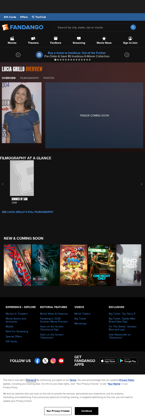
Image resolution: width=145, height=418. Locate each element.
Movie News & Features (54, 314)
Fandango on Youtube (61, 361)
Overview (9, 78)
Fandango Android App (128, 361)
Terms (72, 380)
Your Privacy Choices (58, 411)
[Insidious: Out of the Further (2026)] (44, 265)
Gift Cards (10, 16)
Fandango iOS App (108, 361)
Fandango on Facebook (37, 361)
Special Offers (14, 336)
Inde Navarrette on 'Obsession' (120, 336)
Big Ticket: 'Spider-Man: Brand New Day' (122, 320)
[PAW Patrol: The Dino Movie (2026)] (72, 265)
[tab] (55, 60)
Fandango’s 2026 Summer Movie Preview (53, 320)
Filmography (29, 78)
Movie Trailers (82, 314)
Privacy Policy (126, 380)
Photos (48, 78)
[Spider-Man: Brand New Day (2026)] (16, 265)
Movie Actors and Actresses (16, 320)
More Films (139, 184)
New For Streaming (17, 331)
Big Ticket (80, 318)
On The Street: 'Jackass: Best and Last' (123, 328)
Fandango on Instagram (53, 361)
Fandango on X (45, 361)
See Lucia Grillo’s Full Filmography (27, 211)
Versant (31, 380)
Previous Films (6, 184)
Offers (24, 16)
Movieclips (80, 323)
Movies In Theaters (17, 314)
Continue (86, 411)
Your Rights (114, 384)
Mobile (9, 326)
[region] (72, 396)
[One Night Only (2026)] (100, 265)
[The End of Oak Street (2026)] (128, 265)
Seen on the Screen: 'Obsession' (52, 336)
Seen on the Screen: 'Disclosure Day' (52, 328)
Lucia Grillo (13, 69)
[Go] (133, 27)
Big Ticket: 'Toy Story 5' (122, 314)
